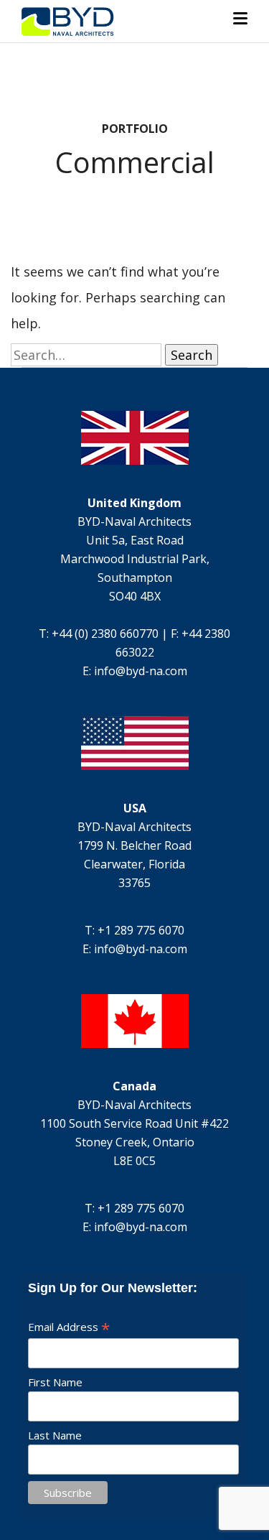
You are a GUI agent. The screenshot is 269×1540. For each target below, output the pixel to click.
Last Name (55, 1435)
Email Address (69, 1326)
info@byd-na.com (140, 671)
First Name (55, 1382)
